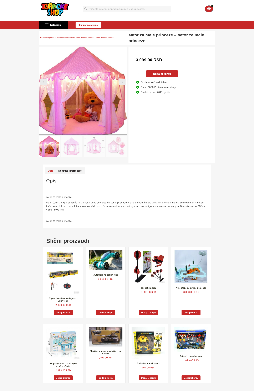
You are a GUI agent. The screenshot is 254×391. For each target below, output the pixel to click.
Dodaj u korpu (162, 73)
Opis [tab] (50, 170)
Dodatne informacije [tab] (70, 170)
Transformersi (69, 38)
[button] (53, 25)
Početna (43, 38)
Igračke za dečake (55, 38)
